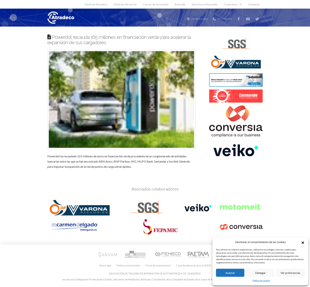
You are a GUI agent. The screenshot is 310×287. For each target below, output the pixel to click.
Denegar (260, 272)
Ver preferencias (290, 272)
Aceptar (230, 272)
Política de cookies (261, 280)
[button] (303, 242)
